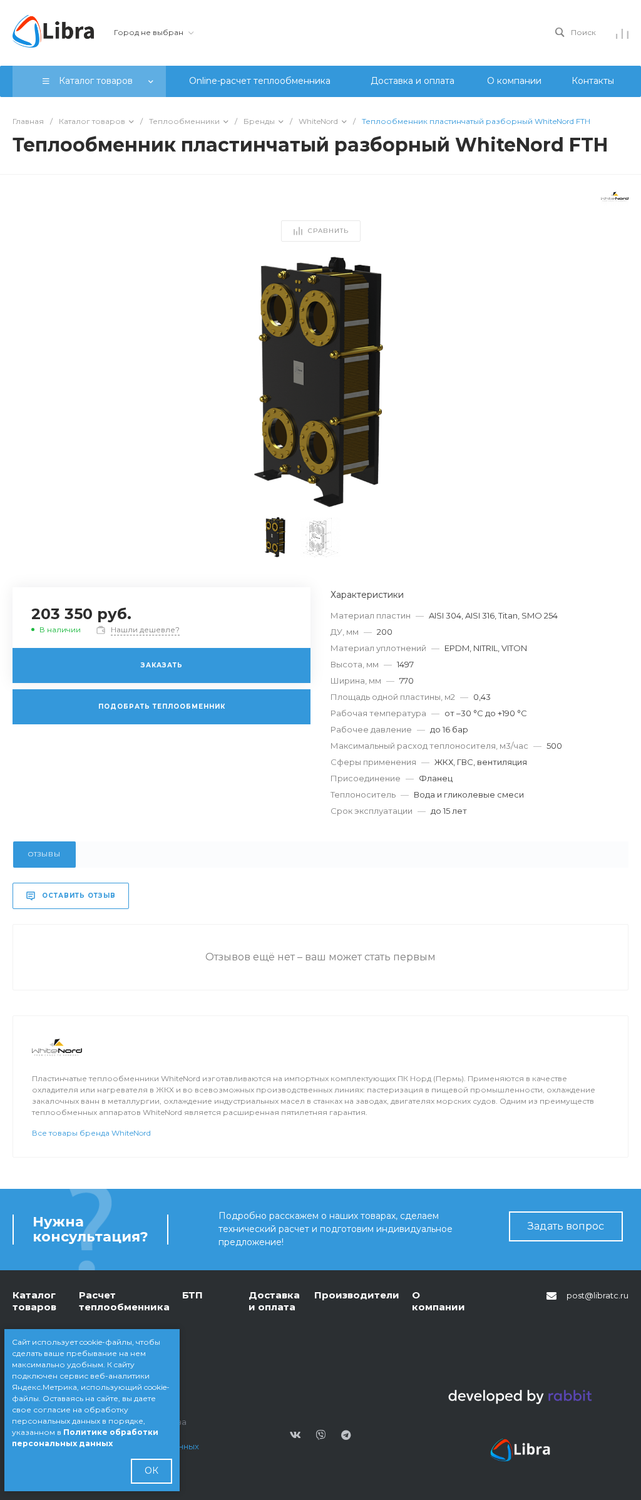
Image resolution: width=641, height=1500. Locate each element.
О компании (438, 1301)
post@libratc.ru (597, 1295)
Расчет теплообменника (124, 1301)
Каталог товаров (34, 1301)
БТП (192, 1295)
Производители (356, 1295)
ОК (151, 1470)
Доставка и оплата (274, 1301)
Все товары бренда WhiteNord (91, 1133)
